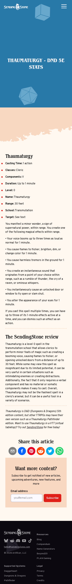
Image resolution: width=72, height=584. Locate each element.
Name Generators (46, 549)
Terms (40, 575)
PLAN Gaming (44, 558)
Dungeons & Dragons (15, 575)
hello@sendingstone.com (17, 547)
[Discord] (18, 541)
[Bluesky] (6, 541)
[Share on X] (50, 451)
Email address (19, 491)
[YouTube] (24, 541)
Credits (40, 580)
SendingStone (35, 427)
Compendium (43, 544)
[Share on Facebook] (22, 451)
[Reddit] (12, 541)
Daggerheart (10, 571)
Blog (39, 539)
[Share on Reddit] (41, 451)
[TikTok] (30, 541)
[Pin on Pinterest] (31, 451)
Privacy (40, 571)
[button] (64, 6)
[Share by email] (13, 451)
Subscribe (52, 498)
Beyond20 (42, 553)
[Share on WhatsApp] (59, 451)
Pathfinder (9, 580)
